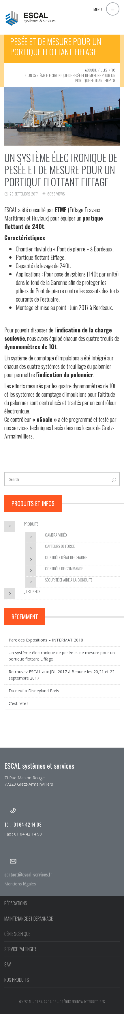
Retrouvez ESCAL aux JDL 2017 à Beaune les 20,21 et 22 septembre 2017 (61, 675)
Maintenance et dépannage (28, 918)
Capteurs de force (60, 546)
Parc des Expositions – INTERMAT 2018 (46, 640)
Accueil (91, 69)
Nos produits (16, 979)
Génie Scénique (17, 933)
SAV (7, 964)
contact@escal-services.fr (28, 874)
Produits (31, 524)
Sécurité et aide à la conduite (68, 580)
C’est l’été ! (18, 703)
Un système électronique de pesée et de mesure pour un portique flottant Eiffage (62, 656)
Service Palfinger (20, 949)
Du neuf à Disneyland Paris (34, 690)
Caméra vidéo (56, 535)
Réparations (15, 903)
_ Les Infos (108, 69)
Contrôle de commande (64, 568)
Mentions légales (20, 884)
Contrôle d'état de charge (66, 557)
